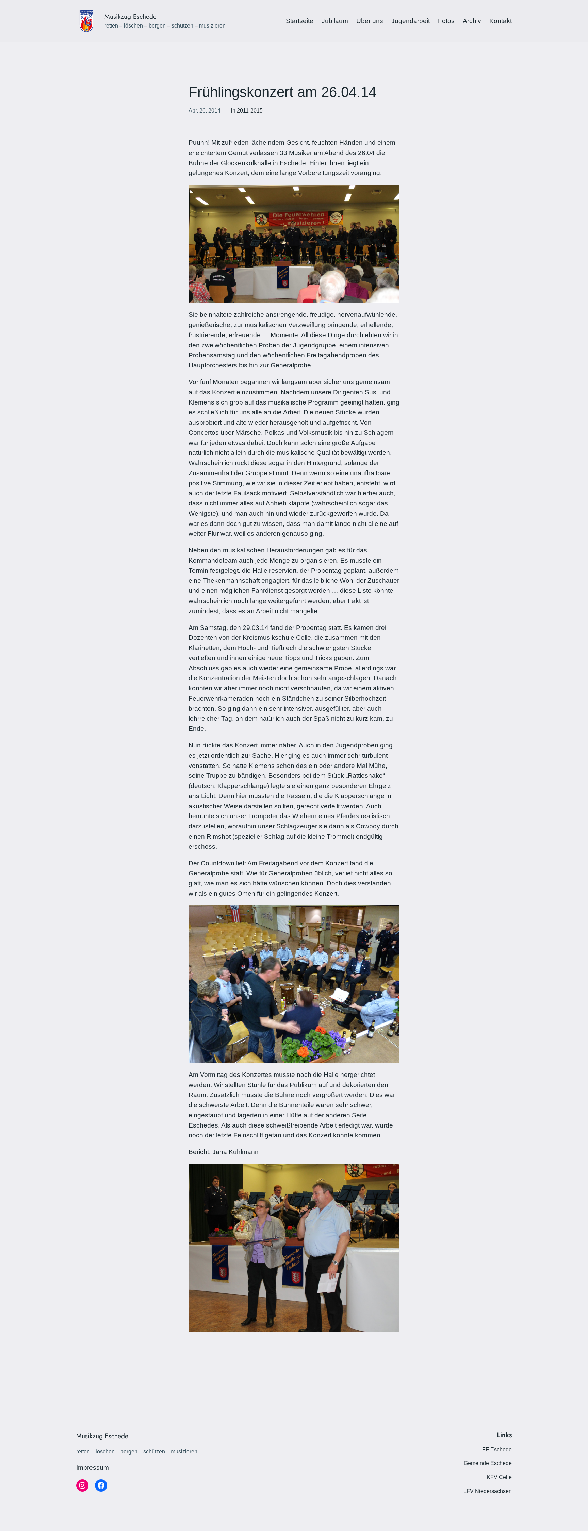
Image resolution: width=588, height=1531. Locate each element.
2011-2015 (250, 111)
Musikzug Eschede (130, 16)
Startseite (299, 20)
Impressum (92, 1467)
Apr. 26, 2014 (204, 111)
